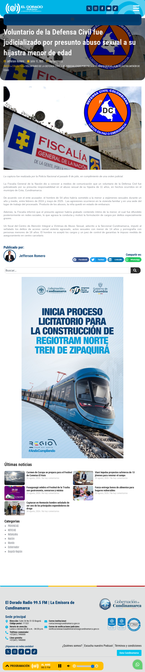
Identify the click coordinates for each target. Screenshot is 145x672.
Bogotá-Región (15, 551)
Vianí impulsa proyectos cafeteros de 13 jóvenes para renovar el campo (115, 474)
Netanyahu (13, 534)
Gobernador (13, 547)
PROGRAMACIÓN (20, 666)
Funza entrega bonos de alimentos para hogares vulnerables (114, 489)
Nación (11, 538)
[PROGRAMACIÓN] (7, 666)
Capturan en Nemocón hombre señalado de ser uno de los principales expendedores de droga (48, 505)
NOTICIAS (12, 530)
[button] (72, 19)
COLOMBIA (17, 66)
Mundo (11, 542)
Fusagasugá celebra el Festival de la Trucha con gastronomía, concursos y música (48, 489)
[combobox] (67, 270)
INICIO (7, 66)
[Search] (136, 270)
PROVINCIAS (13, 525)
